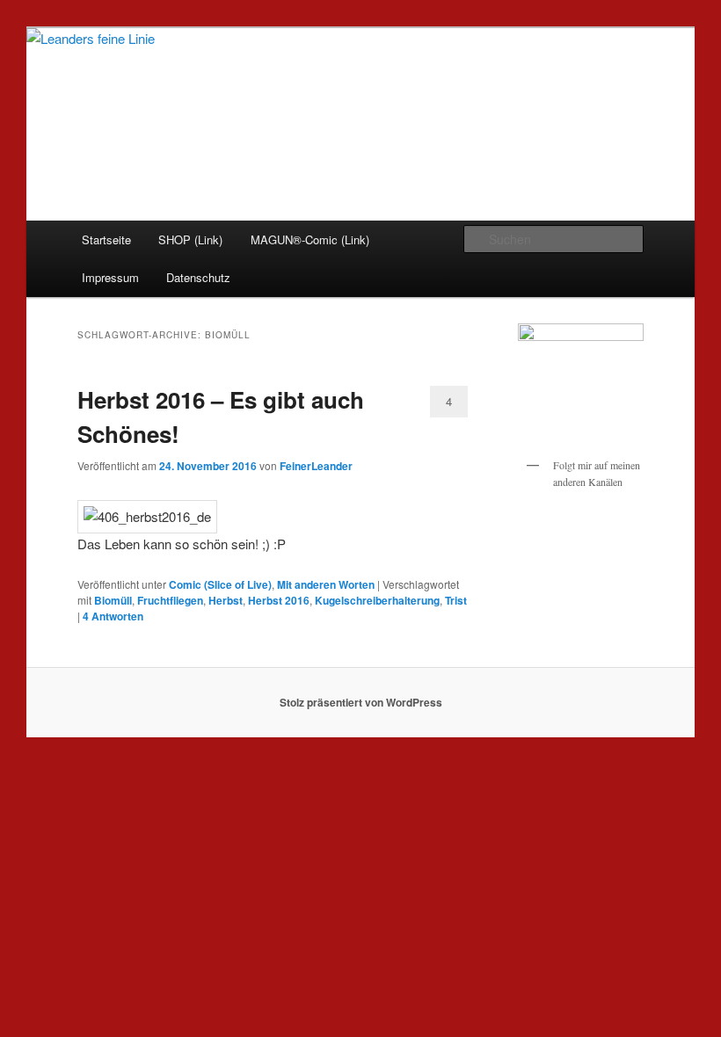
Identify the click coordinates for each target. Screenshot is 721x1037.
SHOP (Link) (190, 239)
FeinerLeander (316, 466)
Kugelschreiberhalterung (377, 600)
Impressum (110, 277)
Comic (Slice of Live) (220, 584)
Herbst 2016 (279, 600)
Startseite (106, 239)
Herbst (225, 600)
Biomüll (113, 600)
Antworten (113, 616)
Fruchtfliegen (170, 600)
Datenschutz (198, 277)
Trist (456, 600)
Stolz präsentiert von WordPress (361, 702)
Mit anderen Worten (326, 584)
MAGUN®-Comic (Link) (310, 239)
